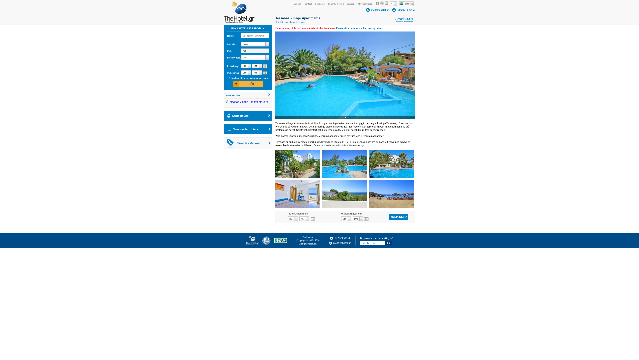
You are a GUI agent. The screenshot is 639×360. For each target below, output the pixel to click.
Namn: (230, 35)
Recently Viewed (336, 3)
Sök (251, 84)
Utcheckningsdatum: (351, 213)
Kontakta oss (240, 116)
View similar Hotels (245, 129)
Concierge (320, 3)
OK (388, 243)
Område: (231, 44)
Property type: (234, 57)
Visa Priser (397, 216)
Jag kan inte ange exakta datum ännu (249, 78)
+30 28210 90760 (406, 10)
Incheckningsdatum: (298, 213)
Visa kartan (233, 95)
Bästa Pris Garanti (248, 143)
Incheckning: (233, 66)
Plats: (230, 51)
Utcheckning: (233, 72)
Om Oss (297, 3)
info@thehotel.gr (379, 10)
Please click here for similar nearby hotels (359, 28)
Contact (308, 3)
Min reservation (365, 3)
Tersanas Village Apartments (297, 18)
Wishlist (350, 3)
